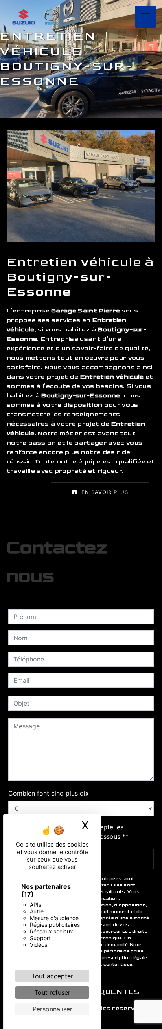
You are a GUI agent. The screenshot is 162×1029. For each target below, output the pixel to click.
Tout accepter (52, 976)
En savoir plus (103, 492)
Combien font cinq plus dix (48, 793)
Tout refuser (52, 992)
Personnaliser (52, 1009)
